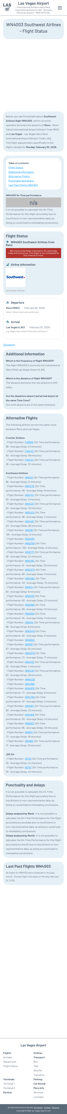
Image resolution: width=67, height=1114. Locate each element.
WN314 (29, 587)
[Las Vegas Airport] (7, 7)
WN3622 (30, 639)
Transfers (39, 1074)
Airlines (38, 1052)
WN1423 (29, 512)
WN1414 (29, 494)
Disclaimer (38, 1107)
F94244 (29, 459)
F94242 (29, 451)
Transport (39, 1057)
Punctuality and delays (21, 180)
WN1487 (29, 521)
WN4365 (29, 683)
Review (7, 1092)
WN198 (29, 530)
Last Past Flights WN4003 (23, 185)
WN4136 (29, 670)
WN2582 (30, 578)
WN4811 (29, 705)
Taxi (36, 1065)
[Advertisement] (33, 75)
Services (38, 1092)
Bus (36, 1061)
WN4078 (30, 653)
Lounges (39, 1096)
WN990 (29, 740)
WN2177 (29, 552)
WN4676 (29, 688)
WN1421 (29, 503)
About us (55, 1107)
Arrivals (7, 1057)
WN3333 (29, 595)
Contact (47, 1107)
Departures (9, 1061)
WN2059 (30, 543)
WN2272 (30, 569)
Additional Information (21, 171)
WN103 (29, 477)
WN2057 (29, 538)
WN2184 (29, 560)
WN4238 (30, 679)
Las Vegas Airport (33, 3)
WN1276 (29, 486)
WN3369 (29, 613)
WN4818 (29, 714)
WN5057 (29, 723)
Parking (38, 1079)
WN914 (29, 732)
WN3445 (30, 631)
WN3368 (29, 604)
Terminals (8, 1079)
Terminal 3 (9, 1087)
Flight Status (15, 167)
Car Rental (39, 1083)
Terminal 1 (9, 1083)
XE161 (28, 758)
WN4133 (29, 661)
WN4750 (30, 696)
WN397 (29, 644)
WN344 (29, 622)
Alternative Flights (19, 176)
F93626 (29, 442)
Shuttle (38, 1070)
